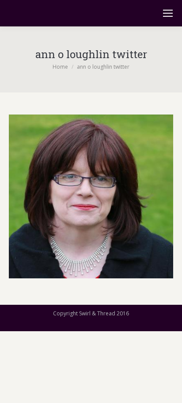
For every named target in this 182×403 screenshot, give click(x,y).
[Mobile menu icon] (168, 13)
